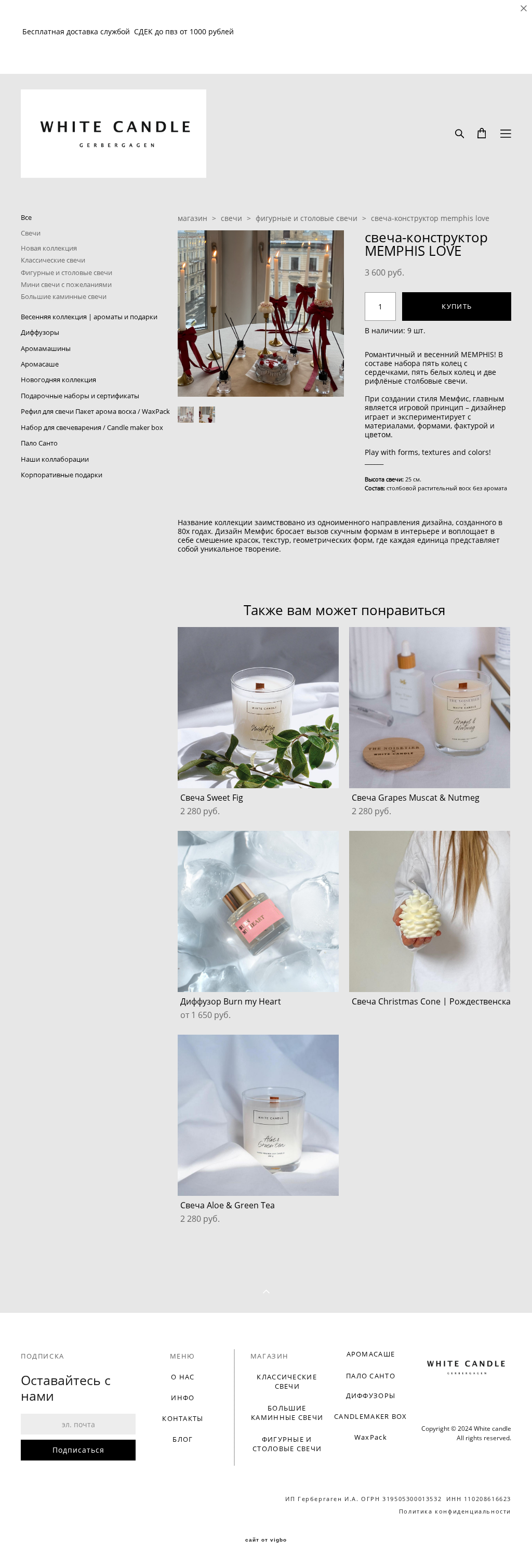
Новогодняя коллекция (58, 379)
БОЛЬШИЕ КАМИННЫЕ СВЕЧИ (287, 1412)
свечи (231, 218)
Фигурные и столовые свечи (66, 272)
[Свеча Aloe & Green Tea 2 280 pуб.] (258, 1115)
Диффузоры (40, 332)
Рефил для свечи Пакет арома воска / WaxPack (95, 411)
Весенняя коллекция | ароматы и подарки (89, 316)
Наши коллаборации (55, 459)
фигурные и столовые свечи (306, 218)
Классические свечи (53, 260)
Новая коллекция (49, 248)
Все (26, 217)
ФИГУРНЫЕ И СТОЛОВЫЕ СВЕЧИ (287, 1443)
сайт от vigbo (266, 1540)
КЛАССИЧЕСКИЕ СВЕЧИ (287, 1381)
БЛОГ (182, 1439)
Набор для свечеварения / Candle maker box (92, 427)
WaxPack (370, 1437)
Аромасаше (40, 364)
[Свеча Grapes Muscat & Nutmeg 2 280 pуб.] (429, 707)
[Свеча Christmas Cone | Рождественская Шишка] (429, 911)
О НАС (183, 1376)
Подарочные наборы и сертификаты (80, 395)
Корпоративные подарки (61, 474)
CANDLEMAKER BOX (370, 1416)
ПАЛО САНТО (370, 1375)
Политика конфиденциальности (455, 1511)
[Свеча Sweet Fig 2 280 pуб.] (258, 707)
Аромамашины (46, 348)
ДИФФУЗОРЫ (371, 1395)
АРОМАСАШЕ (371, 1354)
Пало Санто (39, 443)
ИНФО (182, 1397)
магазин (192, 218)
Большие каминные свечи (64, 296)
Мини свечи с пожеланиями (66, 284)
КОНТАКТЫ (182, 1418)
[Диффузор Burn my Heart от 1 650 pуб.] (258, 911)
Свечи (31, 233)
